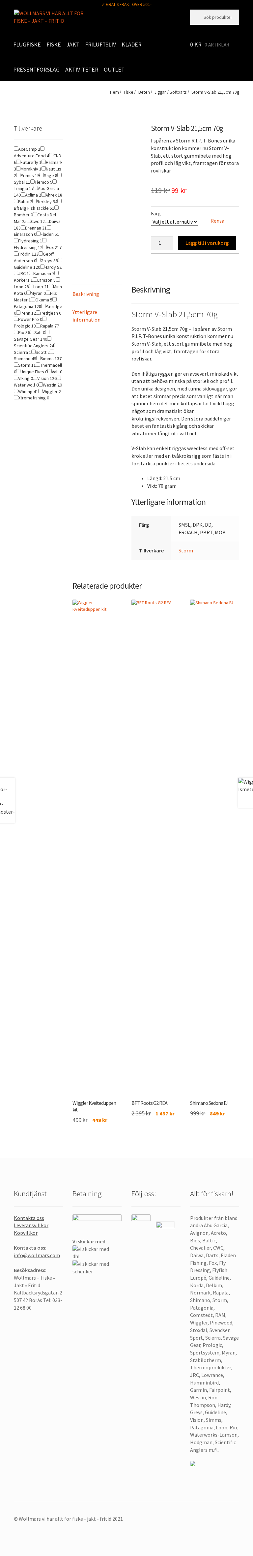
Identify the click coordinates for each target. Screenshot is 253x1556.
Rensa (217, 220)
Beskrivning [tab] (85, 294)
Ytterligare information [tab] (86, 316)
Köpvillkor (26, 1232)
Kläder (131, 44)
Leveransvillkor (31, 1225)
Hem (114, 92)
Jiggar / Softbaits (170, 92)
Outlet (114, 69)
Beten (144, 92)
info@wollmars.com (37, 1255)
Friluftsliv (100, 44)
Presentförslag (36, 69)
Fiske (53, 44)
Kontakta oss (29, 1218)
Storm (186, 550)
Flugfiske (27, 44)
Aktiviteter (81, 69)
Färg (156, 213)
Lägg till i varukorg (207, 242)
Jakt (73, 44)
